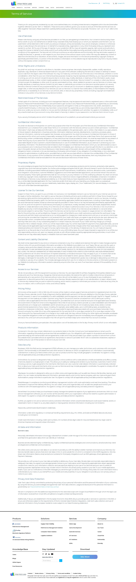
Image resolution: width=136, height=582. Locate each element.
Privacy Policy (50, 573)
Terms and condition (63, 573)
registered (61, 577)
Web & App (72, 524)
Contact (30, 573)
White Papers (60, 7)
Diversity (100, 543)
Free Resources (17, 566)
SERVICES (34, 7)
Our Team (101, 527)
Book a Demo (39, 573)
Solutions (27, 7)
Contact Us (68, 7)
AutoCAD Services (74, 531)
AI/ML (71, 543)
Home (13, 7)
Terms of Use (83, 575)
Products (20, 7)
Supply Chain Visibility (47, 524)
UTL (21, 4)
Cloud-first (101, 535)
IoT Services (73, 535)
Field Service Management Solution (52, 527)
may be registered (72, 577)
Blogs (52, 7)
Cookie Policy (77, 573)
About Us (100, 524)
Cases (47, 7)
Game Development (75, 527)
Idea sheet (85, 557)
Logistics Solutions (46, 535)
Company (41, 7)
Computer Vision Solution (48, 531)
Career (100, 531)
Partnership (101, 539)
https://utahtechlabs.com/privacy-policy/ (44, 487)
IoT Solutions (73, 539)
